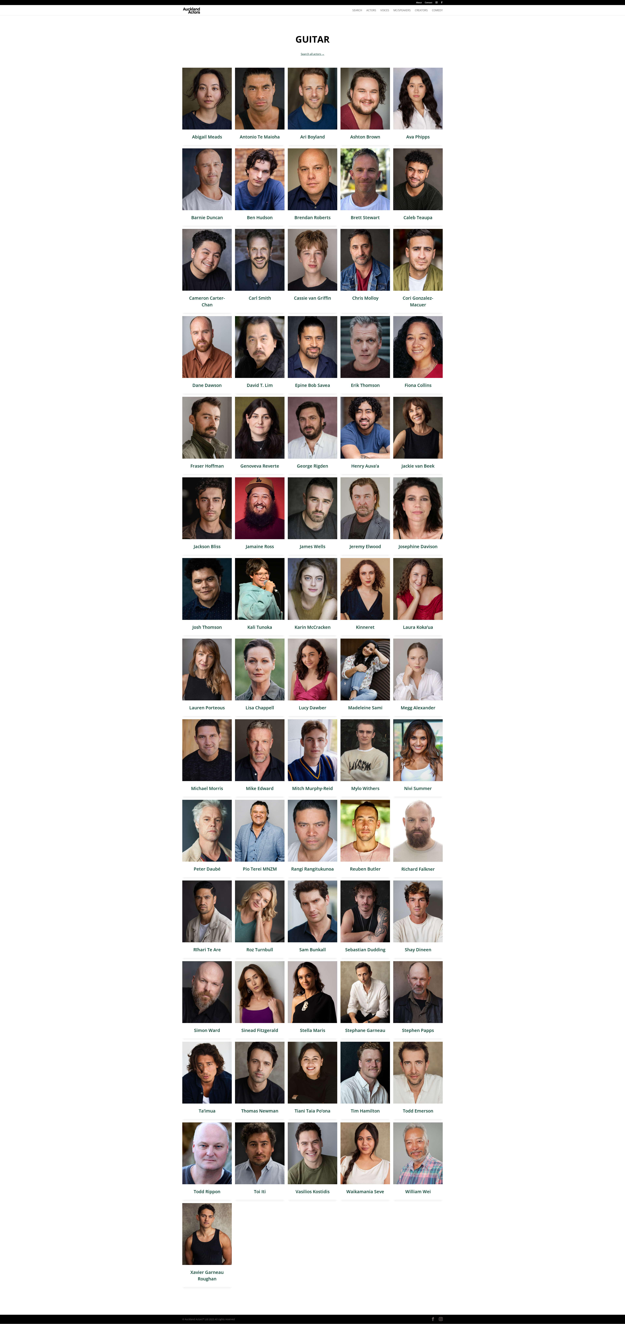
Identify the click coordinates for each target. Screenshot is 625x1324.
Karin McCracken (313, 627)
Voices (384, 10)
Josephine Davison (418, 546)
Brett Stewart (365, 217)
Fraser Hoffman (207, 466)
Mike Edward (260, 788)
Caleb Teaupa (417, 217)
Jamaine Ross (260, 546)
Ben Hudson (260, 217)
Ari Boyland (312, 137)
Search (357, 10)
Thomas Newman (259, 1111)
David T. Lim (260, 385)
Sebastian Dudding (365, 950)
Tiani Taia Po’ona (312, 1111)
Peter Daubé (207, 869)
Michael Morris (207, 788)
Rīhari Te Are (207, 950)
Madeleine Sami (365, 708)
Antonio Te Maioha (260, 137)
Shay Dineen (418, 950)
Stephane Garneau (365, 1030)
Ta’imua (207, 1111)
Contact (428, 3)
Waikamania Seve (365, 1191)
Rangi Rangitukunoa (312, 869)
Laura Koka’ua (418, 627)
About (419, 3)
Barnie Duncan (207, 217)
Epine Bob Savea (312, 385)
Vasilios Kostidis (313, 1191)
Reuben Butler (365, 869)
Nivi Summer (418, 788)
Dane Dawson (207, 385)
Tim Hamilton (365, 1111)
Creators (421, 10)
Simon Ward (207, 1030)
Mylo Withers (365, 788)
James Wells (312, 546)
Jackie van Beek (418, 466)
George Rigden (312, 466)
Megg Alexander (418, 708)
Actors (371, 10)
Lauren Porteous (207, 708)
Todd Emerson (418, 1111)
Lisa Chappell (260, 708)
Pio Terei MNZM (260, 869)
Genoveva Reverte (259, 466)
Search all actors (312, 54)
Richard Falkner (418, 869)
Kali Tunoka (259, 627)
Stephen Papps (418, 1030)
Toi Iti (260, 1191)
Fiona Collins (418, 385)
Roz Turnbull (259, 950)
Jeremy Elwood (365, 546)
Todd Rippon (207, 1191)
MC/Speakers (402, 10)
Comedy (437, 10)
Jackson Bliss (207, 546)
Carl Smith (260, 298)
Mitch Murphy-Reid (312, 788)
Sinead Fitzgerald (259, 1030)
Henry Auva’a (365, 466)
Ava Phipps (418, 137)
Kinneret (365, 627)
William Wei (418, 1191)
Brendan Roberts (312, 217)
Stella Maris (312, 1030)
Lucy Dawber (312, 708)
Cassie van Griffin (312, 298)
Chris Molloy (365, 298)
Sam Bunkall (312, 950)
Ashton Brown (365, 137)
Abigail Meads (207, 137)
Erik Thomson (365, 385)
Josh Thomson (207, 627)
